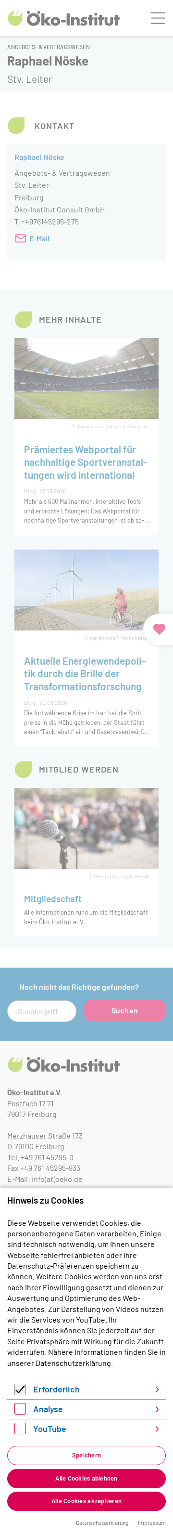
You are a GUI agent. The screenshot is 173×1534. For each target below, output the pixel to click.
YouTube (49, 1428)
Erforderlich (56, 1389)
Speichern (86, 1455)
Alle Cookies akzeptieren (86, 1501)
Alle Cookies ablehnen (86, 1478)
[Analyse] (20, 1411)
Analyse (48, 1408)
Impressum (152, 1522)
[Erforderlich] (20, 1392)
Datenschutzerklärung (73, 1362)
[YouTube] (20, 1431)
